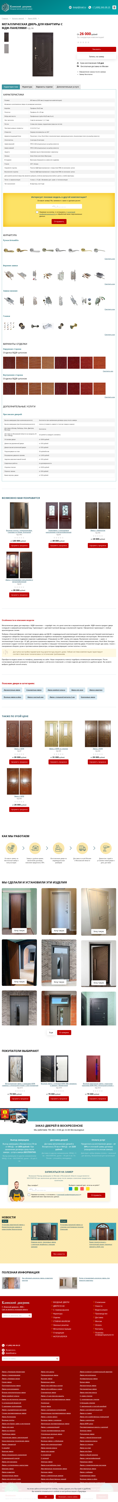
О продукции (58, 1333)
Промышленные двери (49, 1375)
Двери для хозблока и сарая (51, 1389)
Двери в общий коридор (89, 1455)
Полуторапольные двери (11, 1385)
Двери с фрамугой (9, 1444)
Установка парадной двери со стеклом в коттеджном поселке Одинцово (71, 1227)
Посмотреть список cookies (68, 1497)
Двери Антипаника (9, 1417)
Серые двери (46, 1406)
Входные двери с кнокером (51, 1420)
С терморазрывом (61, 1310)
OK (46, 1497)
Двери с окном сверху (49, 1417)
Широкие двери (8, 1469)
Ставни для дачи (47, 1437)
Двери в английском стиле (51, 1465)
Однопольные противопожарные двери (56, 1413)
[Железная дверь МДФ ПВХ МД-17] (43, 54)
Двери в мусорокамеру (10, 1389)
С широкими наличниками (12, 1406)
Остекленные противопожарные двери (55, 1399)
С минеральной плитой (10, 1458)
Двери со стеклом (86, 1444)
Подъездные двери (87, 1434)
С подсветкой (46, 1455)
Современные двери (88, 1475)
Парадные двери (86, 1462)
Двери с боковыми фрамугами (13, 1372)
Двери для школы (47, 1372)
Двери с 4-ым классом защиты (52, 1396)
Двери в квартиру (95, 690)
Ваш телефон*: (33, 1185)
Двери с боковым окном (11, 1379)
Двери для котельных (88, 1375)
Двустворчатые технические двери (54, 1469)
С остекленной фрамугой (11, 1403)
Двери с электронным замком (52, 1475)
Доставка (99, 1317)
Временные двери (48, 1382)
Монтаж (98, 1321)
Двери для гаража (48, 1451)
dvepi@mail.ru (11, 1353)
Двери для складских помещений (92, 1482)
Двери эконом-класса (49, 1448)
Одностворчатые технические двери (15, 1441)
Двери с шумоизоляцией (50, 1427)
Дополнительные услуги (68, 87)
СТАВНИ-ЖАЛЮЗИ (61, 1321)
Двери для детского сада (11, 1479)
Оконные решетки (61, 1325)
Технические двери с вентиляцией (15, 1437)
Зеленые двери (85, 1430)
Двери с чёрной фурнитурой (90, 1437)
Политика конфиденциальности (104, 1334)
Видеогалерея (101, 1310)
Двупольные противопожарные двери (55, 1424)
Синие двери (7, 1382)
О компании (100, 1302)
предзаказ (19, 545)
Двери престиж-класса (88, 1392)
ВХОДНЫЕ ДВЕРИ (61, 1302)
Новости (98, 1306)
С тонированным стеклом (89, 1399)
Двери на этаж (85, 1448)
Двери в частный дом (35, 697)
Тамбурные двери (8, 1434)
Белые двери (85, 1382)
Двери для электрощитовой (51, 1444)
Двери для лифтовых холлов (52, 1385)
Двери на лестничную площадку (14, 1399)
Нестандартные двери (88, 1389)
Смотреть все (110, 259)
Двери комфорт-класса (56, 690)
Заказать (96, 49)
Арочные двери (47, 1472)
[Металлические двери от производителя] (16, 1303)
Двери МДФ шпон (86, 1424)
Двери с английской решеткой (91, 1410)
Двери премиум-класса (88, 1441)
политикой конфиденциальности (68, 1194)
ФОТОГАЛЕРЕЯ (60, 1337)
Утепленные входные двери (51, 1434)
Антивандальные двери (89, 1379)
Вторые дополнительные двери (14, 1392)
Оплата (98, 1325)
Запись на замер (96, 56)
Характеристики (11, 87)
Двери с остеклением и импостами (15, 1465)
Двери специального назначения (14, 1455)
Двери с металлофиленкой (90, 1458)
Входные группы (8, 1420)
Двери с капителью (87, 1420)
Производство (101, 1314)
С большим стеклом (87, 1403)
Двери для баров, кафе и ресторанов (16, 1424)
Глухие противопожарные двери (14, 1413)
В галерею (64, 1032)
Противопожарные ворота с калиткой (94, 1427)
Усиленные (45, 1403)
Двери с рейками (86, 1472)
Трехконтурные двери (10, 1475)
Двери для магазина (9, 1462)
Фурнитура (27, 87)
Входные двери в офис (12, 697)
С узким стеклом (86, 1396)
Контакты (99, 1329)
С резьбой (6, 1448)
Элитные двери (47, 1462)
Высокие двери (46, 1379)
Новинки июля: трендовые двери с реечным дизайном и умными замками (43, 1244)
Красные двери (7, 1451)
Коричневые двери (88, 697)
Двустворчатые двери (88, 1469)
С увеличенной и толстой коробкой (93, 1406)
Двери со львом (86, 1413)
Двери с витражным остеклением (53, 1410)
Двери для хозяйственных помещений (94, 1417)
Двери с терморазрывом (11, 1375)
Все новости (59, 1254)
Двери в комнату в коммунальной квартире (96, 1372)
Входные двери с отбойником (52, 1441)
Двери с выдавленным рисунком (14, 1410)
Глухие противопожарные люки (53, 1430)
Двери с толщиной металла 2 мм (62, 697)
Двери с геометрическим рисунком (93, 1465)
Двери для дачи (77, 690)
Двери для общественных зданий (53, 1479)
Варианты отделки (44, 87)
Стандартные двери (33, 690)
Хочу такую (19, 930)
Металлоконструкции (62, 1329)
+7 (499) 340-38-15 (13, 1345)
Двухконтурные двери (12, 690)
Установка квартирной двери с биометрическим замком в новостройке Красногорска (13, 1227)
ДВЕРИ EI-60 (59, 1306)
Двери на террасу (8, 1430)
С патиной (45, 1458)
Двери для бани (86, 1451)
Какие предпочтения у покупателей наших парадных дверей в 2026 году (100, 1244)
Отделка (56, 1317)
